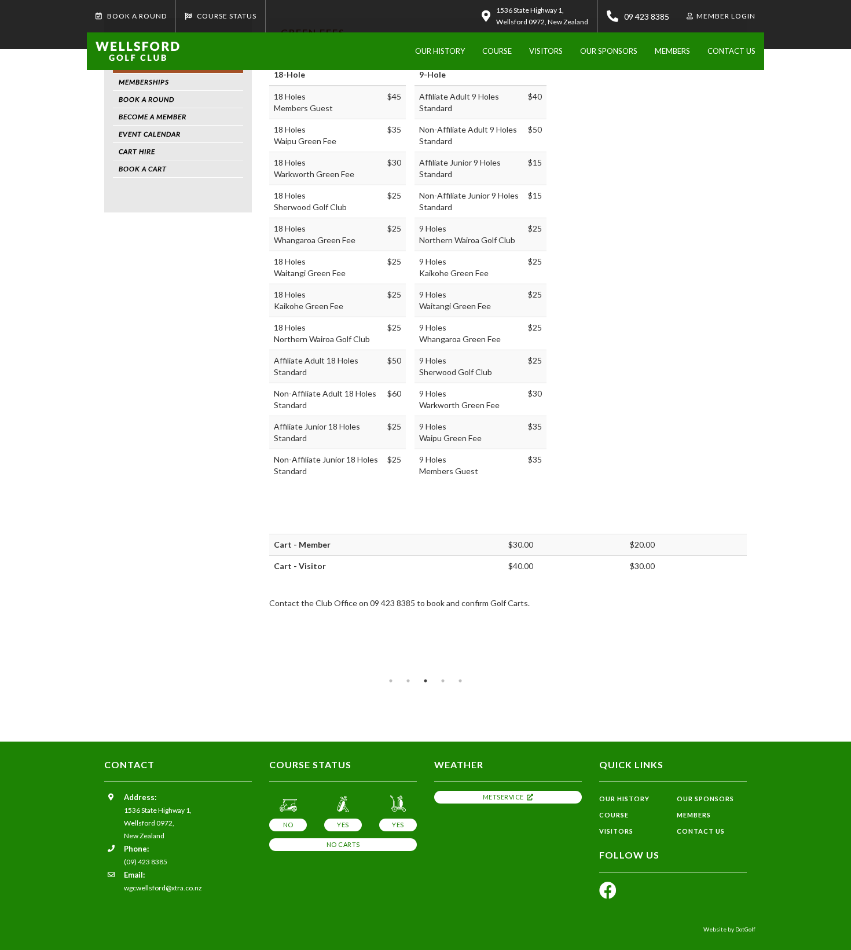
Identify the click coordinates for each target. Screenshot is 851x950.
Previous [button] (87, 666)
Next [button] (764, 666)
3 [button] (425, 681)
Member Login (725, 16)
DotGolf (745, 929)
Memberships (144, 82)
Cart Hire (137, 151)
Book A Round (136, 16)
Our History (440, 51)
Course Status (225, 16)
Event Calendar (150, 134)
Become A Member (152, 116)
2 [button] (408, 681)
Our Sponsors (608, 51)
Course (497, 51)
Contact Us (731, 51)
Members (672, 51)
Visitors (546, 51)
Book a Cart (143, 168)
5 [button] (460, 681)
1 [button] (391, 681)
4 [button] (443, 681)
